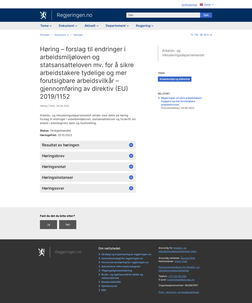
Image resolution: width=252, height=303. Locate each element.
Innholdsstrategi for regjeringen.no (122, 258)
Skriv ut (207, 34)
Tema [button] (44, 25)
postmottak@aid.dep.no (180, 279)
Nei (68, 224)
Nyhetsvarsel (109, 285)
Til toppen (90, 202)
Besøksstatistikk (111, 281)
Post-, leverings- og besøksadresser (179, 292)
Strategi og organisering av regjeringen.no (126, 254)
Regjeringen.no (74, 15)
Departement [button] (116, 25)
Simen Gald (181, 261)
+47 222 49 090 (177, 276)
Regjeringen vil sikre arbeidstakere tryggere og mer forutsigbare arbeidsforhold (181, 101)
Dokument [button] (67, 25)
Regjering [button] (143, 25)
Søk (206, 15)
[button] (61, 35)
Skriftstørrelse (189, 4)
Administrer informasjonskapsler (121, 266)
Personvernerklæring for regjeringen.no (125, 262)
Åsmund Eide (188, 258)
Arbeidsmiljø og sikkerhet (175, 79)
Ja (48, 224)
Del (196, 34)
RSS (103, 290)
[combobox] (163, 15)
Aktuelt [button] (90, 25)
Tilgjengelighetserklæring (116, 270)
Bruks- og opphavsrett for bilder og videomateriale (122, 276)
